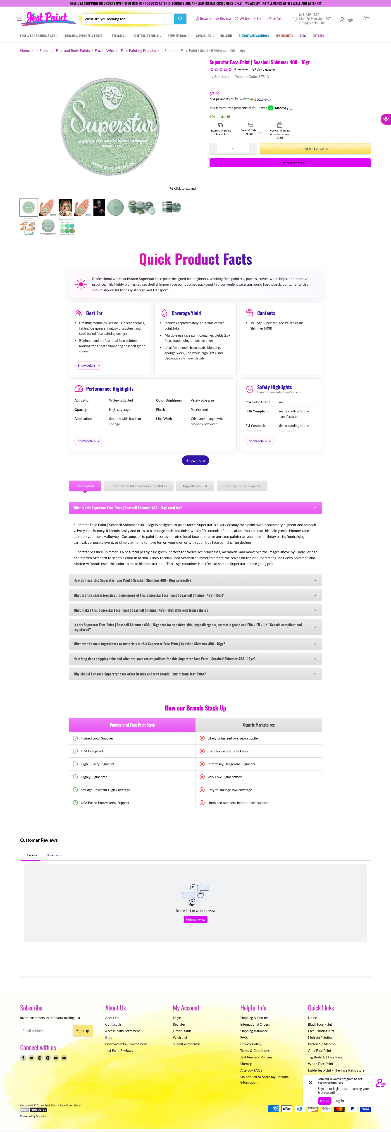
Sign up (82, 1030)
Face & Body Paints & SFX (38, 35)
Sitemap (246, 1064)
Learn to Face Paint (270, 19)
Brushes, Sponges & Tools (83, 35)
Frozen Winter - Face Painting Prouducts (127, 50)
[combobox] (128, 19)
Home (25, 50)
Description (85, 486)
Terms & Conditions (255, 1050)
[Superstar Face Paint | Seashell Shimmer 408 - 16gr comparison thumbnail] (141, 207)
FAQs (244, 1037)
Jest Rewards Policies (256, 1057)
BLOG (303, 35)
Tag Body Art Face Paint (325, 1057)
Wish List (180, 1037)
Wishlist (245, 19)
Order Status (182, 1031)
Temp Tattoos (178, 35)
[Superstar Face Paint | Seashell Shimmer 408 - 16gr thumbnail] (29, 207)
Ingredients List (195, 486)
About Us (112, 1018)
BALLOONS (226, 35)
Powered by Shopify (33, 1116)
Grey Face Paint (319, 1050)
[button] (290, 99)
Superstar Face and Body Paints (65, 50)
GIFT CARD (318, 35)
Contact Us (113, 1024)
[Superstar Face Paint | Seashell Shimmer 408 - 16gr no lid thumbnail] (115, 207)
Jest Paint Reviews (119, 1050)
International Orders (255, 1024)
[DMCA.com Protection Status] (34, 1111)
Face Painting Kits (321, 1031)
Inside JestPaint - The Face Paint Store (336, 1070)
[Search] (180, 19)
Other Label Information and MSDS (138, 486)
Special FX (204, 35)
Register (179, 1024)
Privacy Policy (250, 1044)
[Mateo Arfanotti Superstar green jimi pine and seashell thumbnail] (99, 207)
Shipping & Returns (254, 1018)
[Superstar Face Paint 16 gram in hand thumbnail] (29, 227)
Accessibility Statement (122, 1031)
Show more (195, 460)
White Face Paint (320, 1064)
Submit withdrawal (186, 1044)
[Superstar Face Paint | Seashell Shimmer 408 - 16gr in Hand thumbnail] (48, 207)
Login (349, 19)
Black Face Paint (320, 1024)
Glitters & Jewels (147, 35)
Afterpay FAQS (251, 1070)
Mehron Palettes (320, 1037)
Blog (108, 1037)
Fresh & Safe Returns (251, 132)
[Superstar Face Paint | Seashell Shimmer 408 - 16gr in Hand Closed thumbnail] (83, 207)
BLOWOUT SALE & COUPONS (254, 35)
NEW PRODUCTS (284, 35)
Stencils (118, 35)
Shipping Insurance (254, 1031)
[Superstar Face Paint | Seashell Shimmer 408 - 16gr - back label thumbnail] (48, 227)
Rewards (206, 19)
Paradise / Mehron (322, 1044)
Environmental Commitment (126, 1044)
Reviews (225, 19)
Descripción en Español (242, 486)
